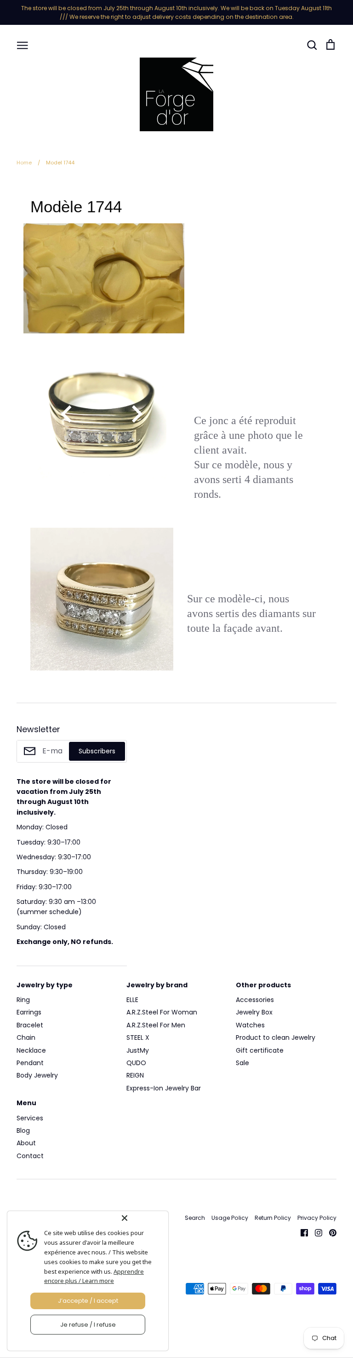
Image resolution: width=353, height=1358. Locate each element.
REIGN (135, 1075)
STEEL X (137, 1037)
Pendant (30, 1062)
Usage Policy (229, 1218)
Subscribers (97, 751)
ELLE (132, 999)
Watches (250, 1025)
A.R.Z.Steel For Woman (161, 1012)
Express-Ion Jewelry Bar (163, 1088)
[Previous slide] (68, 414)
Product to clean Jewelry (275, 1037)
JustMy (137, 1050)
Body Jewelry (37, 1075)
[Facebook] (301, 1232)
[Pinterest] (329, 1232)
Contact (30, 1155)
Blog (23, 1130)
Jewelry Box (254, 1012)
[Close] (143, 1218)
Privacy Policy (316, 1218)
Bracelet (30, 1025)
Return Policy (273, 1218)
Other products (263, 985)
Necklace (31, 1050)
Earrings (29, 1012)
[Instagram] (315, 1232)
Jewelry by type (45, 985)
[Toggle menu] (22, 45)
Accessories (255, 999)
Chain (26, 1037)
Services (30, 1118)
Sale (242, 1062)
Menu (26, 1102)
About (26, 1143)
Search (195, 1218)
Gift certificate (260, 1050)
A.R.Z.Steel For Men (155, 1025)
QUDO (136, 1062)
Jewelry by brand (157, 985)
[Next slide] (136, 414)
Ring (23, 999)
